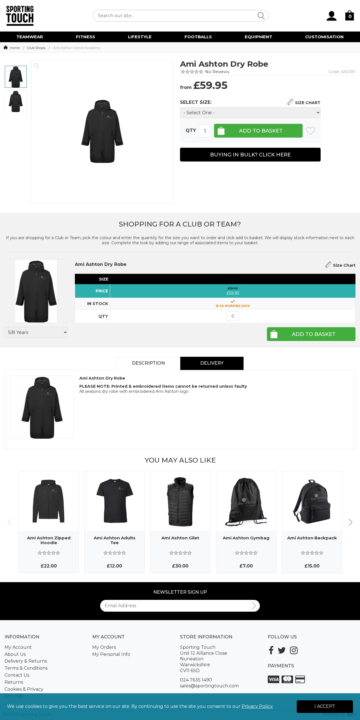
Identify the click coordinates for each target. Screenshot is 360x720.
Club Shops (36, 48)
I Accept (324, 706)
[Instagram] (294, 650)
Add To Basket (314, 334)
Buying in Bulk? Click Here (250, 155)
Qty (191, 130)
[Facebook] (271, 650)
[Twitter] (282, 650)
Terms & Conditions (26, 668)
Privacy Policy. (257, 706)
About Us (15, 654)
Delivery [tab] (212, 363)
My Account (18, 647)
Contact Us (16, 675)
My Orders (104, 647)
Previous (9, 522)
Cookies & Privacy (23, 689)
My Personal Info (111, 654)
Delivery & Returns (25, 661)
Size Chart (308, 102)
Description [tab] (148, 363)
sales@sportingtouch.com (209, 685)
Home (15, 48)
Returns (13, 682)
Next (351, 522)
